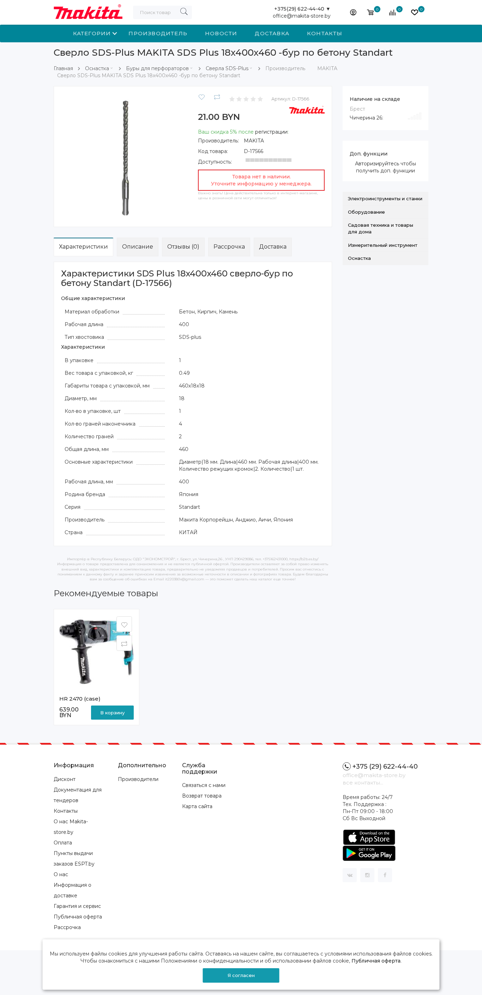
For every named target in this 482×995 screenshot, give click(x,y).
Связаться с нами (203, 785)
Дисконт (65, 779)
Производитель (157, 33)
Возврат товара (202, 796)
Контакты (325, 33)
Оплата (63, 843)
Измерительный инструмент (382, 245)
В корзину (112, 712)
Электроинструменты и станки (385, 198)
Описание (137, 246)
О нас (61, 874)
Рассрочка (229, 246)
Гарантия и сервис (77, 906)
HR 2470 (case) (80, 698)
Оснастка (97, 68)
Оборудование (366, 212)
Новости (221, 33)
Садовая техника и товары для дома (380, 228)
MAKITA (254, 141)
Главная (63, 68)
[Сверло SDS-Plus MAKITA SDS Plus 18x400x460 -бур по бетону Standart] (124, 156)
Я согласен (241, 975)
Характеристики (83, 246)
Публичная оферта (78, 917)
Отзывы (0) (183, 246)
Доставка (272, 33)
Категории (92, 33)
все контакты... (363, 782)
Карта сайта (197, 806)
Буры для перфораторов (157, 68)
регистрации (271, 132)
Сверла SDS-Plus (227, 68)
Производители (138, 779)
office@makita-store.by (302, 16)
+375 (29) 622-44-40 (385, 766)
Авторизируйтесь (377, 163)
